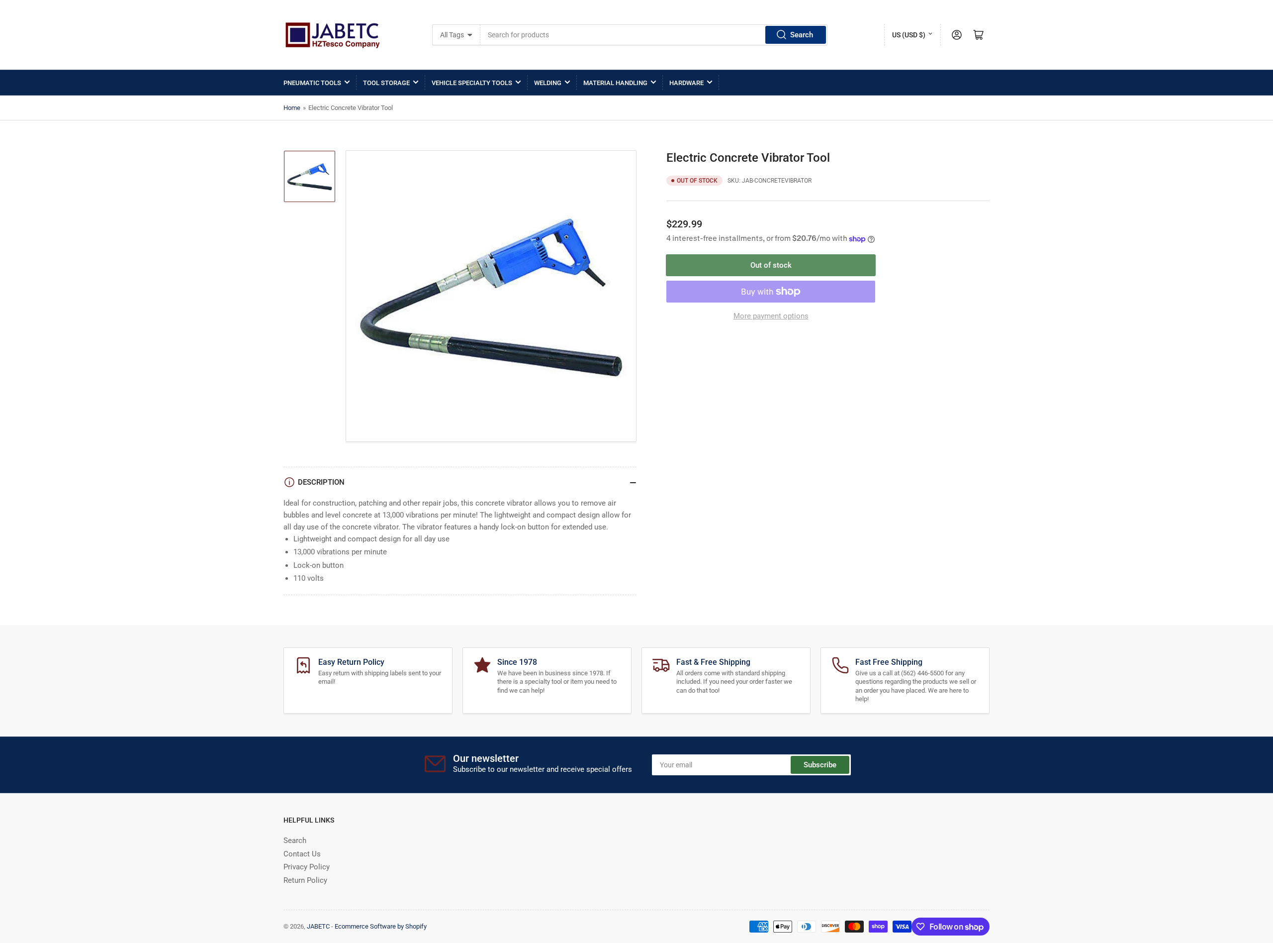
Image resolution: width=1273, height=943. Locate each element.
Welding (547, 83)
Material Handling (615, 83)
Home (291, 107)
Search (801, 34)
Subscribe (820, 764)
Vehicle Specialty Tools (472, 83)
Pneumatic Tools (312, 83)
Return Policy (305, 880)
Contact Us (302, 853)
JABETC (318, 926)
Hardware (686, 83)
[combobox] (654, 34)
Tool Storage (386, 83)
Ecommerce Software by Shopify (381, 926)
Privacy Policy (306, 866)
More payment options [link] (771, 316)
